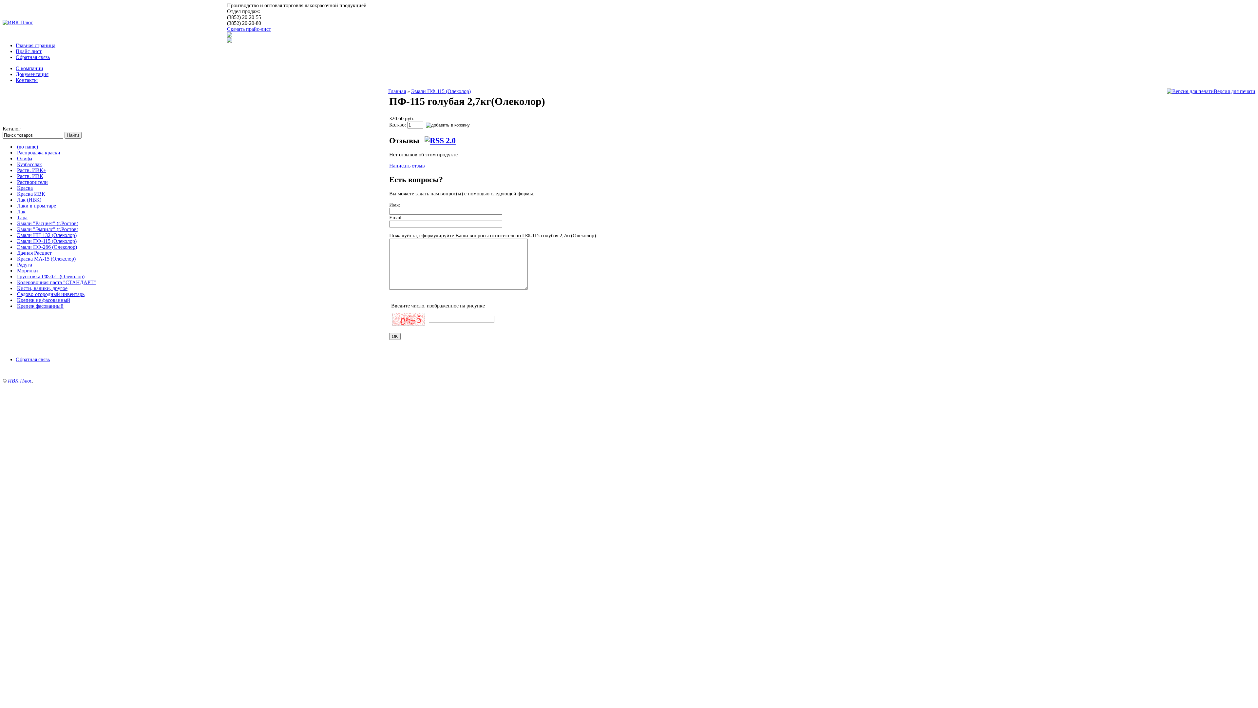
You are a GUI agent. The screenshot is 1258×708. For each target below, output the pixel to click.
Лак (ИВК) (29, 200)
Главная (397, 91)
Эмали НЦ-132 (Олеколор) (47, 235)
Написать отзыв (407, 165)
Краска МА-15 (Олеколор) (46, 259)
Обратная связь (33, 57)
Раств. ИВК (30, 176)
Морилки (27, 270)
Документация (32, 74)
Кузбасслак (29, 164)
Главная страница (35, 45)
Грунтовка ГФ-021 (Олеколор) (51, 276)
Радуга (24, 264)
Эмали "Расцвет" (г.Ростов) (47, 223)
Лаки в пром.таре (36, 205)
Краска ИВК (31, 194)
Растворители (32, 182)
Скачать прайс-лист (249, 29)
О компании (29, 68)
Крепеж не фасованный (43, 300)
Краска (25, 188)
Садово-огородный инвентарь (51, 294)
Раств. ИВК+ (31, 170)
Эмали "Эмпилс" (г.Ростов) (47, 229)
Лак (21, 211)
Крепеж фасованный (40, 306)
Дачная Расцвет (34, 253)
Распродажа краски (38, 152)
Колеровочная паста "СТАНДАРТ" (56, 282)
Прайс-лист (29, 51)
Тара (22, 217)
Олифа (24, 158)
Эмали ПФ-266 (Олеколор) (47, 247)
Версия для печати (1234, 91)
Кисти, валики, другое (42, 288)
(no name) (27, 146)
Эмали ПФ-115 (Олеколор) (47, 241)
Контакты (27, 80)
